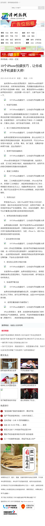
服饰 (32, 40)
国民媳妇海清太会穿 (8, 370)
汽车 (16, 36)
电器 (33, 33)
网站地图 (30, 497)
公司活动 (38, 43)
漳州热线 (4, 59)
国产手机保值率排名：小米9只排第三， (19, 416)
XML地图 (17, 497)
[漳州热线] (13, 14)
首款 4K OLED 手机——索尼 (15, 425)
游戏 (2, 43)
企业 (2, 40)
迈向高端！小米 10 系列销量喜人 (17, 420)
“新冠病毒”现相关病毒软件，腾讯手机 (19, 411)
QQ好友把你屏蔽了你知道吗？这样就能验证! (17, 350)
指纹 (33, 36)
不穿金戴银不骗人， (28, 370)
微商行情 (18, 40)
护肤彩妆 (38, 40)
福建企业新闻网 (16, 325)
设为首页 (3, 2)
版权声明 (23, 497)
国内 (11, 33)
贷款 (11, 43)
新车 (7, 36)
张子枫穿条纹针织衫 (8, 400)
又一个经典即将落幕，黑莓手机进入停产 (20, 439)
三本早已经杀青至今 (28, 385)
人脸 (28, 36)
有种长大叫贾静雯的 (8, 385)
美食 (7, 40)
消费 (27, 40)
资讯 (2, 33)
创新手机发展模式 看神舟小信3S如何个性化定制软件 (20, 335)
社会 (7, 33)
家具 (28, 33)
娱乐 (23, 33)
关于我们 (4, 497)
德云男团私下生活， (28, 400)
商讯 (7, 43)
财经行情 (18, 43)
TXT (34, 497)
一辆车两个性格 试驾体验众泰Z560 (14, 343)
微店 (11, 40)
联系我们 (10, 497)
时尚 (23, 36)
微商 (27, 43)
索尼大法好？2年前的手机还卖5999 (17, 430)
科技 (16, 33)
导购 (11, 36)
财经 (2, 36)
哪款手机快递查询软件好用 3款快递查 (18, 434)
